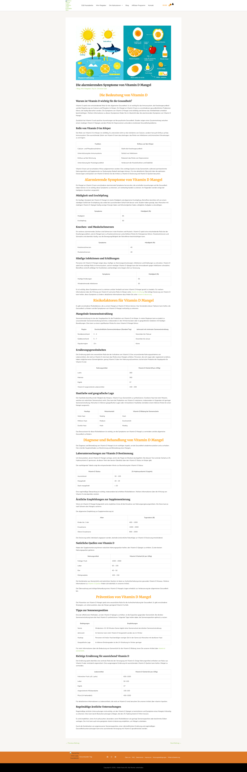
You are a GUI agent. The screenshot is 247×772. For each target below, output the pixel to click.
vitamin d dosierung (145, 294)
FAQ (133, 757)
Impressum (148, 757)
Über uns (128, 757)
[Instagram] (111, 757)
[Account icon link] (173, 4)
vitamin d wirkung (138, 292)
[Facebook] (107, 757)
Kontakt (151, 5)
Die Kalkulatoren (115, 5)
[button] (122, 5)
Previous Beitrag (72, 743)
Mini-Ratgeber (101, 5)
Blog (127, 5)
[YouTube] (115, 757)
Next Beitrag (175, 743)
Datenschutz (139, 757)
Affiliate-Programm (138, 5)
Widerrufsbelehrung (174, 757)
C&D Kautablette (87, 5)
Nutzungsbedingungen (159, 757)
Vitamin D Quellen (94, 584)
